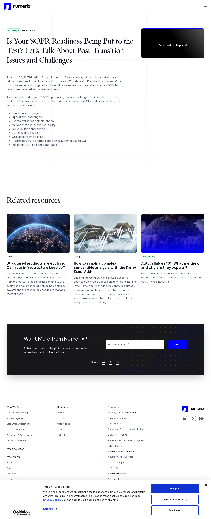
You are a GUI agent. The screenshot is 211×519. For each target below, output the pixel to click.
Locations (11, 473)
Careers (10, 468)
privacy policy (51, 499)
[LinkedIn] (184, 418)
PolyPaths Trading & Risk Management (127, 440)
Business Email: (117, 344)
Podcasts (61, 435)
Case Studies (63, 423)
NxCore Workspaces (117, 462)
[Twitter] (193, 418)
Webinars (62, 412)
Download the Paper (170, 45)
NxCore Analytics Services (120, 456)
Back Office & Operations (18, 423)
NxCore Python (115, 468)
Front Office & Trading (17, 412)
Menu (205, 6)
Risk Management (15, 418)
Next (178, 344)
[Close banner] (206, 485)
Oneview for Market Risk (119, 418)
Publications (63, 418)
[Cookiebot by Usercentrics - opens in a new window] (21, 512)
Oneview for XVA (115, 423)
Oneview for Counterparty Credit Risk (126, 429)
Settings (48, 508)
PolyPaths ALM (115, 446)
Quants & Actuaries (16, 429)
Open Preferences (173, 499)
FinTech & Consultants (18, 440)
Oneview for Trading (117, 434)
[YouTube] (201, 418)
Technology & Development (20, 435)
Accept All (175, 488)
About (10, 462)
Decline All (175, 510)
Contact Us (12, 479)
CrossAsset (113, 479)
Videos (60, 429)
